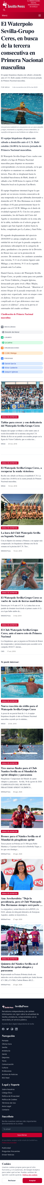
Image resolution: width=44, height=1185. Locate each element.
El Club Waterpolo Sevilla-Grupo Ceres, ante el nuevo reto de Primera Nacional (21, 633)
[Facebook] (3, 1029)
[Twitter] (7, 1029)
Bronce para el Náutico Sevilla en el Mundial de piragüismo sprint (21, 838)
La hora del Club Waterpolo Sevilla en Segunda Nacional (20, 534)
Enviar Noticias (8, 1154)
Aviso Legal (6, 1106)
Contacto (5, 1109)
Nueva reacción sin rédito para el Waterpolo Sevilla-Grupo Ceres (19, 707)
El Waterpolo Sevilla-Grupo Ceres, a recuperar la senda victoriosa (21, 469)
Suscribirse (22, 1135)
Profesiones (6, 1071)
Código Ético (7, 1093)
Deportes (5, 1057)
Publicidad (6, 1148)
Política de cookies (29, 1175)
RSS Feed (5, 1078)
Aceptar (32, 1180)
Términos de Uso (9, 1103)
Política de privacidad (9, 1143)
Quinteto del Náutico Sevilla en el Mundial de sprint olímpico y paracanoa (19, 967)
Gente (4, 1054)
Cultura (5, 1067)
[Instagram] (12, 1029)
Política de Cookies (9, 1099)
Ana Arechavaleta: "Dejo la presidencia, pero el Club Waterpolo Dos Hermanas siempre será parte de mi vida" (22, 903)
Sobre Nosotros (8, 1089)
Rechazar (12, 1180)
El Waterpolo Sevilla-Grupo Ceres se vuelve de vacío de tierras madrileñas (21, 599)
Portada (5, 1040)
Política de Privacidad (10, 1096)
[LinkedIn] (16, 1029)
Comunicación (8, 1064)
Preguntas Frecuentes (11, 1151)
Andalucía (6, 1051)
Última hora (7, 1044)
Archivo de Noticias (10, 1074)
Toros (4, 1061)
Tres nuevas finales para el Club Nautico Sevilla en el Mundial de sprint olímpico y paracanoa (19, 771)
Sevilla (4, 1047)
